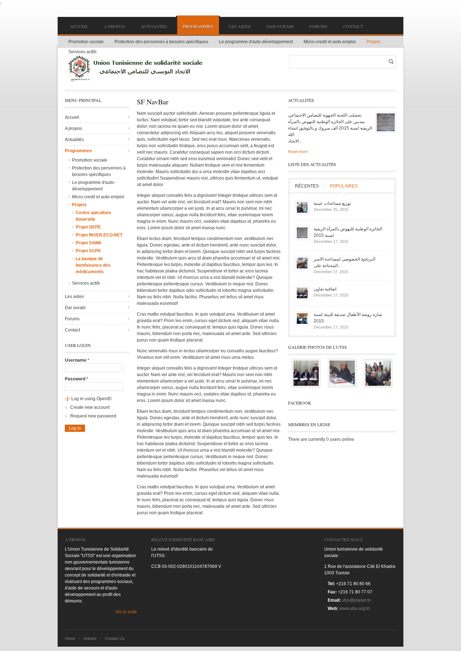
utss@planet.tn (356, 600)
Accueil (79, 26)
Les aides (240, 26)
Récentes (307, 186)
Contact (353, 26)
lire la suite (126, 611)
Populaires (344, 186)
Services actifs (82, 51)
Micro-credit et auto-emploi (330, 41)
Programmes (198, 26)
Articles (90, 638)
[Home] (137, 68)
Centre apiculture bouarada (93, 216)
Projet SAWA (89, 242)
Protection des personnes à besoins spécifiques (161, 41)
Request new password (93, 416)
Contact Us (115, 638)
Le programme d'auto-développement (256, 41)
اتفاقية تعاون (325, 288)
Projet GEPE (88, 227)
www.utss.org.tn (354, 608)
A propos (114, 26)
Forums (318, 26)
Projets (373, 41)
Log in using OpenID (91, 398)
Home (70, 638)
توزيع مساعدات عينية (332, 203)
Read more (298, 151)
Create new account (89, 407)
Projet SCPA (88, 250)
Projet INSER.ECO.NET (99, 235)
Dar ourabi (280, 26)
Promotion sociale (86, 41)
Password (76, 378)
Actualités (154, 26)
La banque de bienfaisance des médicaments (93, 265)
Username (77, 360)
